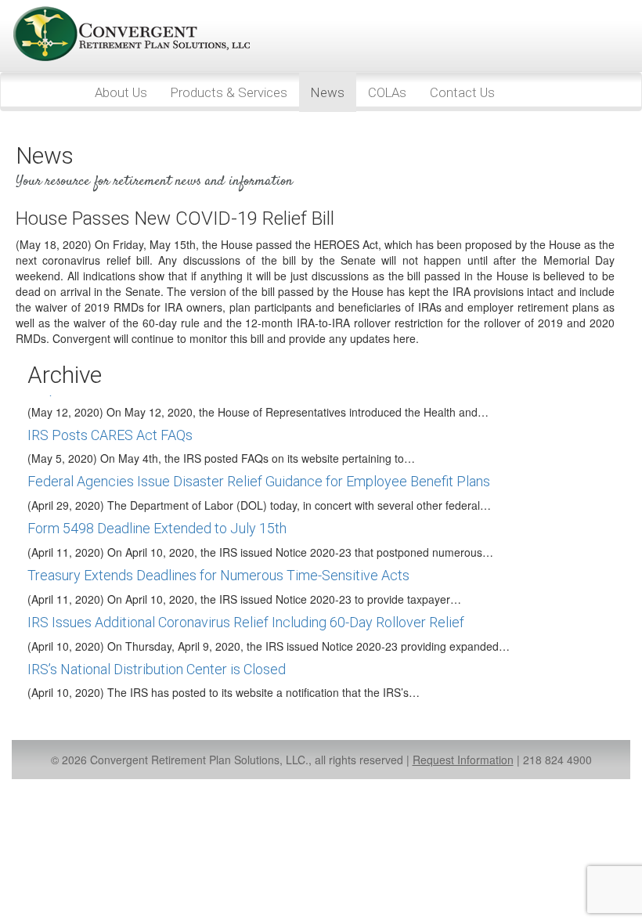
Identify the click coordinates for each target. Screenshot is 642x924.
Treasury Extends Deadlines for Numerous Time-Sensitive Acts (218, 575)
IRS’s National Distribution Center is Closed (156, 669)
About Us (121, 92)
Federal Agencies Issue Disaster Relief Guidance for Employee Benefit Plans (258, 481)
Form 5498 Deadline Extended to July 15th (157, 528)
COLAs (387, 92)
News (327, 92)
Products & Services (229, 92)
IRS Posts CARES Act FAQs (110, 435)
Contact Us (462, 92)
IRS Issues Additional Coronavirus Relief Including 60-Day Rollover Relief (245, 622)
